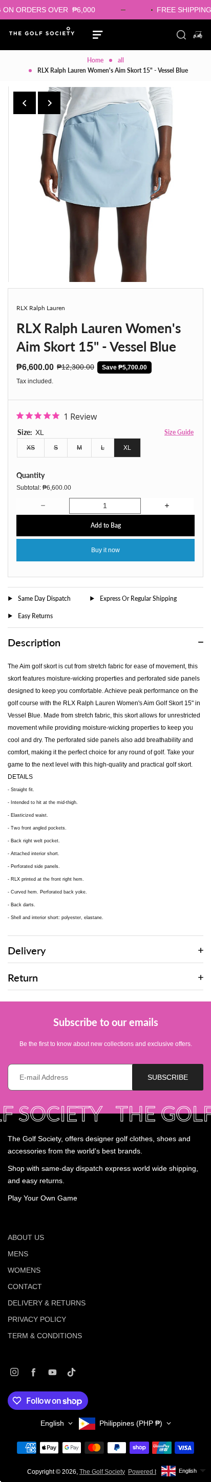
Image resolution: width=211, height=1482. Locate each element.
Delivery (27, 950)
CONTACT (25, 1286)
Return (23, 977)
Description (34, 642)
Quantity (30, 475)
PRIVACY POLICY (37, 1319)
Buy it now (105, 550)
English (52, 1423)
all (121, 60)
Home (95, 60)
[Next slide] (49, 103)
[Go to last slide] (24, 103)
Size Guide (179, 432)
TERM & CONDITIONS (45, 1336)
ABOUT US (26, 1237)
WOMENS (24, 1270)
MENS (18, 1254)
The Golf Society (102, 1471)
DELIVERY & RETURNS (47, 1303)
